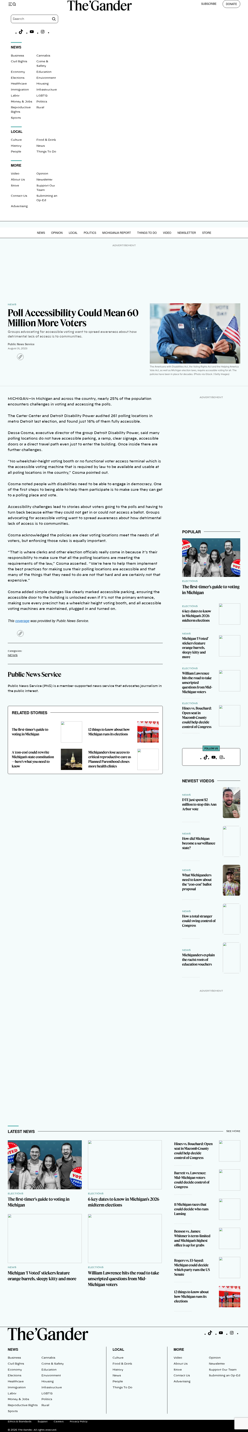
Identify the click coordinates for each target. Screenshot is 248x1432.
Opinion (42, 173)
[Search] (54, 19)
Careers (59, 1421)
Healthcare (19, 83)
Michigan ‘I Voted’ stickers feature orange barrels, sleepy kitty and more (195, 647)
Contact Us (19, 196)
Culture (16, 140)
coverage (22, 620)
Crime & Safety (52, 1363)
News (40, 146)
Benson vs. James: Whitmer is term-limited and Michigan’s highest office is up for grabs (192, 1238)
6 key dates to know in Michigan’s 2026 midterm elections (196, 616)
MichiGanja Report (116, 233)
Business (17, 55)
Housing (42, 83)
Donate (231, 4)
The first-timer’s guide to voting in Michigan (30, 731)
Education (44, 72)
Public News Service (21, 344)
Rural (40, 107)
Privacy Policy (79, 1421)
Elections (17, 78)
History (16, 146)
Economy (18, 72)
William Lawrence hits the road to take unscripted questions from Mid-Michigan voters (197, 682)
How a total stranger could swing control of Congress (199, 921)
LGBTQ (41, 95)
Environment (46, 78)
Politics (41, 101)
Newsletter (44, 179)
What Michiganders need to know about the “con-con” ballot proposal (197, 882)
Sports (16, 118)
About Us (18, 179)
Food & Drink (46, 140)
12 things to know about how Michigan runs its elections (109, 731)
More (179, 1349)
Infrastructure (46, 89)
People (16, 151)
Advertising (19, 206)
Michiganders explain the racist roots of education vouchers (198, 960)
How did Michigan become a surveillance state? (198, 843)
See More (233, 1131)
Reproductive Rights (23, 1405)
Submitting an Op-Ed (224, 1375)
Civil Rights (19, 61)
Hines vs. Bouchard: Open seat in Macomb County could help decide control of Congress (197, 717)
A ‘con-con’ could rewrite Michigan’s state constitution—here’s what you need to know (33, 759)
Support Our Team (223, 1369)
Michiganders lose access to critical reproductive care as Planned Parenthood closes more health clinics (109, 759)
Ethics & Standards (19, 1421)
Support (42, 1421)
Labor (15, 95)
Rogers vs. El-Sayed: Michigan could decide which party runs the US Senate (192, 1267)
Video (15, 173)
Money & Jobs (21, 101)
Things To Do (46, 151)
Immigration (20, 89)
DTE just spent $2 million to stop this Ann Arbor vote (199, 804)
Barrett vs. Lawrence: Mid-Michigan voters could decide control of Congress (191, 1180)
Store (15, 185)
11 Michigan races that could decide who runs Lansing (191, 1209)
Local (73, 233)
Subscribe (208, 4)
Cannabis (43, 55)
